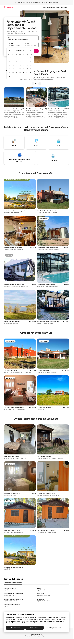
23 (30, 69)
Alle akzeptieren (15, 628)
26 (16, 72)
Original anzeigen (53, 2)
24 (9, 72)
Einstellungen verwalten (54, 628)
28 (23, 72)
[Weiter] (39, 83)
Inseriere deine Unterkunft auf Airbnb (55, 7)
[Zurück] (33, 83)
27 (20, 72)
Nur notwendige (34, 628)
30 (30, 72)
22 (27, 69)
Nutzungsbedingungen (41, 636)
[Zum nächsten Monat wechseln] (30, 50)
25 (13, 72)
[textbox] (14, 45)
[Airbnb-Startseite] (8, 7)
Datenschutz (28, 636)
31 (9, 76)
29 (27, 72)
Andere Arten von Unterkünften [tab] (13, 583)
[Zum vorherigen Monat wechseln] (9, 50)
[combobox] (22, 39)
